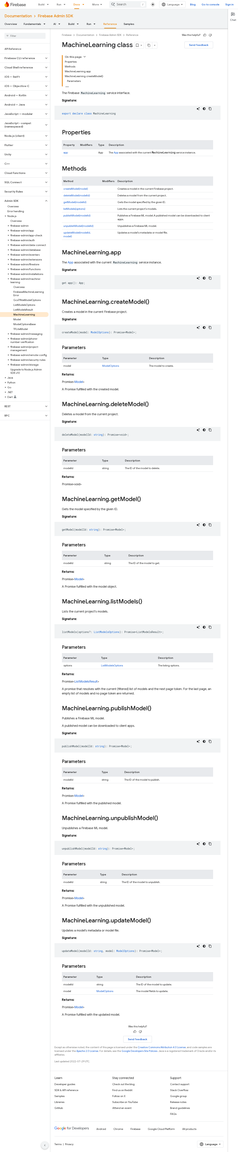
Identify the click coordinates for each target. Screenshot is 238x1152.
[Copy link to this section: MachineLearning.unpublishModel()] (161, 818)
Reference (110, 24)
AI (54, 24)
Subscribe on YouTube (125, 1102)
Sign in (229, 4)
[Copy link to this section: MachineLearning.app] (125, 253)
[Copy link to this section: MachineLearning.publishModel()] (155, 709)
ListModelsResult (86, 681)
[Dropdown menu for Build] (48, 4)
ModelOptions (110, 365)
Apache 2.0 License (87, 1051)
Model (78, 382)
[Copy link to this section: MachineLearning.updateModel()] (154, 921)
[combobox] (128, 4)
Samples (129, 24)
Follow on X (119, 1096)
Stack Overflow (179, 1090)
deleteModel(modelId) (76, 195)
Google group (178, 1096)
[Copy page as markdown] (149, 45)
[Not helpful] (210, 35)
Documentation (18, 16)
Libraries (59, 1102)
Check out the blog (123, 1084)
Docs (76, 4)
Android (101, 1129)
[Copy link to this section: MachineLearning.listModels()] (146, 602)
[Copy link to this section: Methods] (90, 169)
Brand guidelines (180, 1108)
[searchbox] (25, 36)
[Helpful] (205, 35)
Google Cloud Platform (161, 1129)
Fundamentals (32, 24)
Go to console (210, 4)
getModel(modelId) (74, 202)
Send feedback (198, 45)
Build (41, 4)
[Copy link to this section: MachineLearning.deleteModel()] (152, 404)
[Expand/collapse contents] (84, 56)
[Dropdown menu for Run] (65, 4)
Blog (193, 4)
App (116, 152)
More (95, 4)
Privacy (69, 1144)
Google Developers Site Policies (139, 1051)
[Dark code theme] (204, 109)
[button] (22, 58)
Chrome (118, 1129)
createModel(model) (75, 188)
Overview (10, 24)
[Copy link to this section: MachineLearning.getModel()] (144, 499)
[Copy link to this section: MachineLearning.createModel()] (153, 302)
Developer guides (64, 1084)
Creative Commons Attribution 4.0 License (162, 1047)
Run (59, 4)
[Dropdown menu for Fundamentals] (45, 24)
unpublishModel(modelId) (78, 226)
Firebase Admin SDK (55, 16)
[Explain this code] (198, 109)
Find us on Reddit (122, 1090)
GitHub (58, 1108)
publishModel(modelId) (77, 215)
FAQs (173, 1114)
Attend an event (121, 1108)
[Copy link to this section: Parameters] (89, 348)
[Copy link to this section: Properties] (94, 133)
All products (189, 1129)
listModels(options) (74, 208)
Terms (58, 1144)
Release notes (178, 1102)
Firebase (67, 35)
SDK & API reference (66, 1090)
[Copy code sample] (210, 109)
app (65, 152)
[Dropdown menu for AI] (60, 24)
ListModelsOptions (112, 665)
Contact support (179, 1084)
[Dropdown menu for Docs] (84, 4)
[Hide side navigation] (45, 1145)
